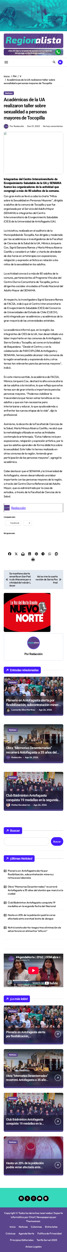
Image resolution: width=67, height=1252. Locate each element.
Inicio (13, 1226)
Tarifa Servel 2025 (47, 1240)
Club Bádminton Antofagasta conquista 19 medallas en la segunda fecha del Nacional (32, 799)
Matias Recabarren (20, 804)
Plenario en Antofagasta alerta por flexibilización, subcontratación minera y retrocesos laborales (33, 704)
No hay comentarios (53, 126)
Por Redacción (17, 126)
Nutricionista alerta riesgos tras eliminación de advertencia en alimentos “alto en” (34, 929)
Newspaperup (44, 1217)
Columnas (36, 1226)
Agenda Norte (26, 1233)
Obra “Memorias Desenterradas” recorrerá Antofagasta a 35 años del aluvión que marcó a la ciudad (31, 752)
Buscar (15, 830)
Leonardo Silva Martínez (23, 709)
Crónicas (10, 1233)
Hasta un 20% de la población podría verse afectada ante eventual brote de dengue (31, 916)
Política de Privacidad (49, 1233)
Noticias (8, 93)
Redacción (18, 508)
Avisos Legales (33, 1246)
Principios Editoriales (22, 1240)
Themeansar (33, 1221)
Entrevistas (51, 1226)
